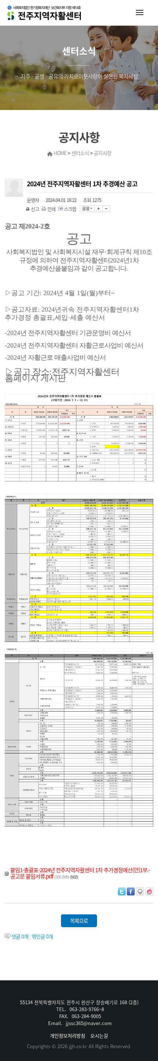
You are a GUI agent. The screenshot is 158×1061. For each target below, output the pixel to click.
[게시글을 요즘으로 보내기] (149, 892)
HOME (60, 153)
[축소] (106, 208)
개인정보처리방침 (67, 1035)
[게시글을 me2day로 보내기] (140, 892)
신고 (35, 208)
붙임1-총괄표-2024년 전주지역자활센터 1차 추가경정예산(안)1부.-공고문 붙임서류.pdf (80, 873)
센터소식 (80, 153)
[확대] (99, 208)
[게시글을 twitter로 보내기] (122, 892)
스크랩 (70, 208)
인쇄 (51, 208)
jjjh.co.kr (78, 1046)
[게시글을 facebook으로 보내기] (131, 892)
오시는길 (99, 1035)
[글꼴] (87, 208)
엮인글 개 (42, 936)
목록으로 (79, 920)
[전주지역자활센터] (44, 13)
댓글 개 (19, 936)
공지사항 (102, 153)
